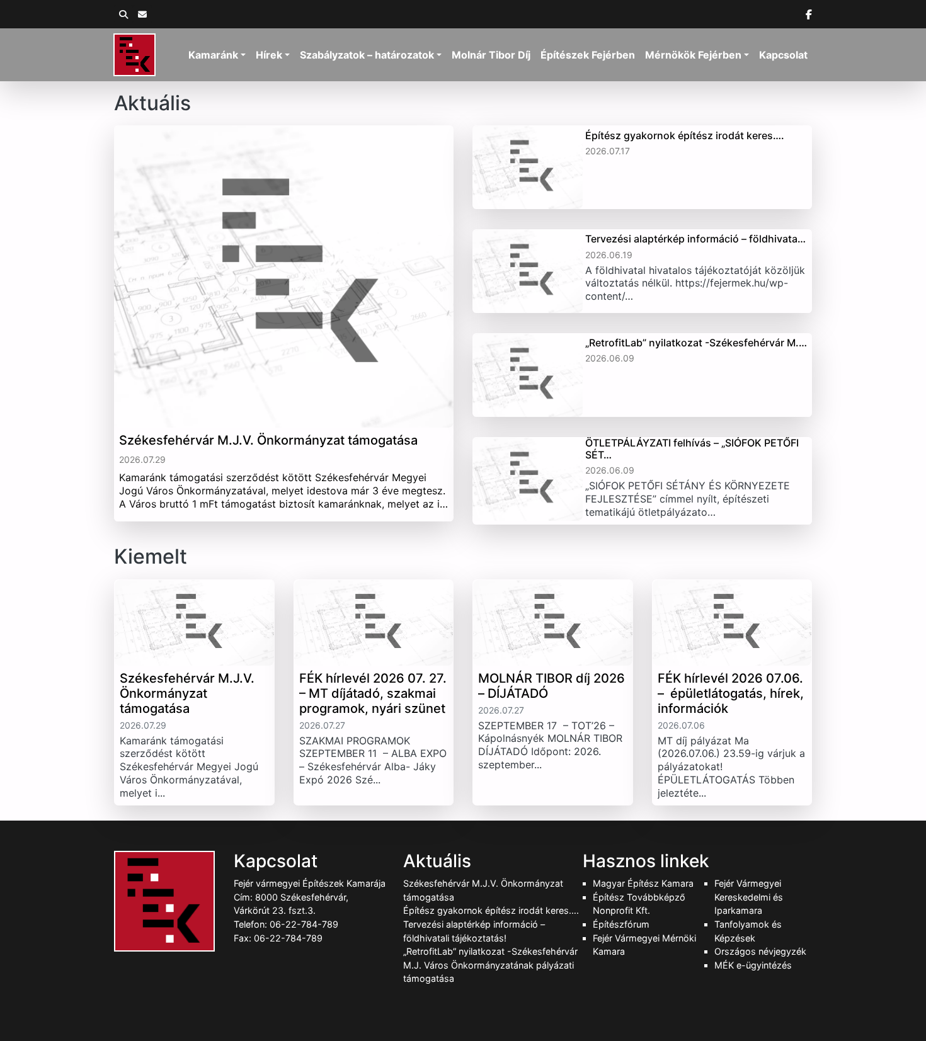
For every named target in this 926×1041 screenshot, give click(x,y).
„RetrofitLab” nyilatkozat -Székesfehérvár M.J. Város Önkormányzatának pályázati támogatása (490, 965)
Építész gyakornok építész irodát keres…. (491, 910)
